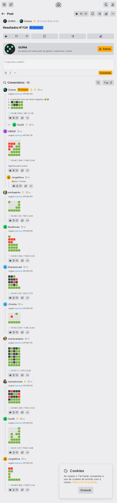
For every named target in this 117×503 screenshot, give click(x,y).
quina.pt (19, 94)
